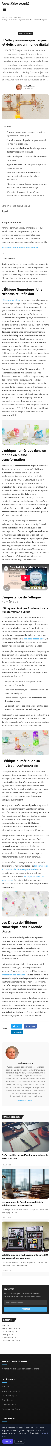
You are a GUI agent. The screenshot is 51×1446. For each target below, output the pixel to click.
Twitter (18, 1026)
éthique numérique (11, 300)
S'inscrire (25, 1309)
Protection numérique (11, 1409)
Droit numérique (15, 17)
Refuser (19, 1441)
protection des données (13, 974)
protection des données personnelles (20, 247)
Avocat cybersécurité (11, 1391)
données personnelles (34, 638)
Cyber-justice (7, 1400)
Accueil (4, 17)
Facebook (32, 1026)
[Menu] (4, 9)
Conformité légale (9, 1395)
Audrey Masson (25, 1063)
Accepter (7, 1441)
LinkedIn (19, 1032)
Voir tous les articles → (25, 1101)
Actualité (5, 1386)
